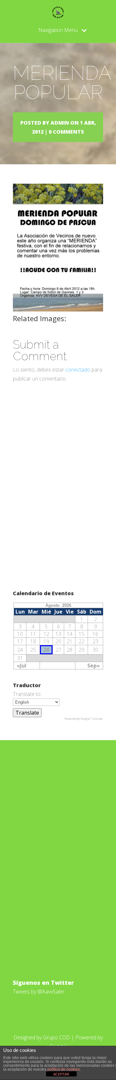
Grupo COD (56, 1037)
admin (60, 122)
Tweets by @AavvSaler (38, 991)
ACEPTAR (61, 1074)
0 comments (66, 131)
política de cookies (63, 1069)
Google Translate (91, 719)
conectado (77, 369)
